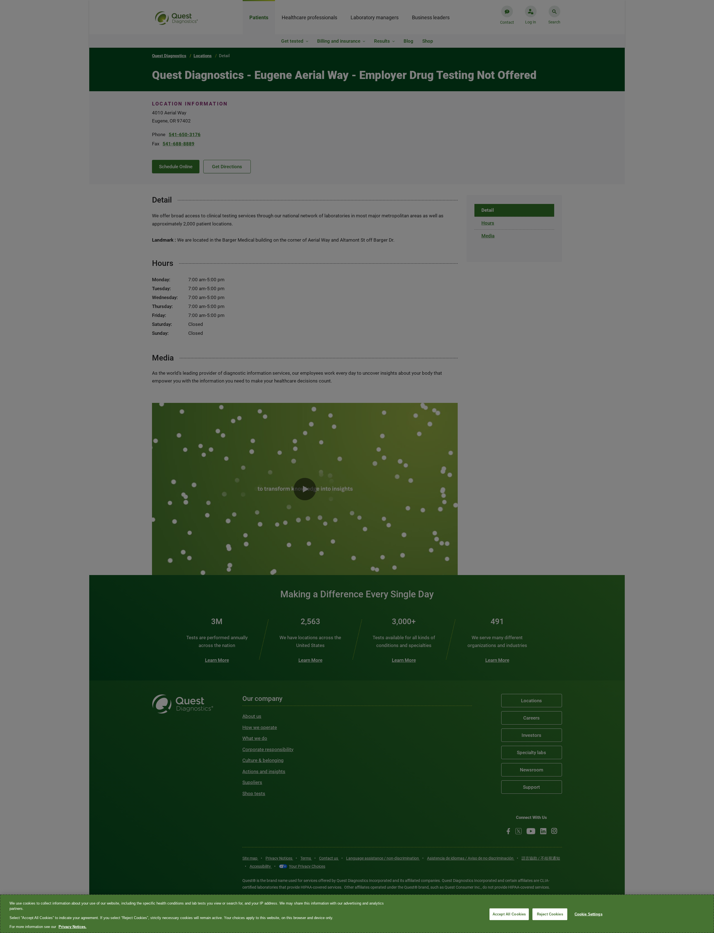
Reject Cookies (550, 914)
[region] (357, 913)
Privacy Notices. (72, 927)
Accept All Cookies (509, 914)
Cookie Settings (588, 914)
